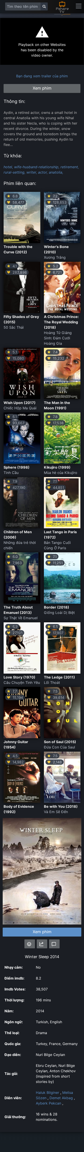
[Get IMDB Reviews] (29, 943)
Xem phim (42, 931)
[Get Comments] (54, 943)
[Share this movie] (42, 943)
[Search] (44, 6)
